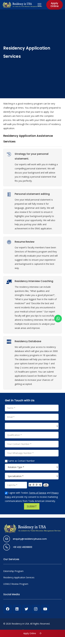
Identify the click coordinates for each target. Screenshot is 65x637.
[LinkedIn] (17, 609)
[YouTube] (45, 609)
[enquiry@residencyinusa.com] (8, 539)
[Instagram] (35, 609)
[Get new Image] (46, 484)
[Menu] (39, 5)
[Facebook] (7, 609)
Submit (32, 506)
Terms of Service (37, 492)
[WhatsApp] (58, 318)
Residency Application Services (18, 577)
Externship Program (13, 571)
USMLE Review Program (15, 583)
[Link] (22, 5)
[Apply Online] (39, 633)
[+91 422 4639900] (8, 547)
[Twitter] (26, 609)
